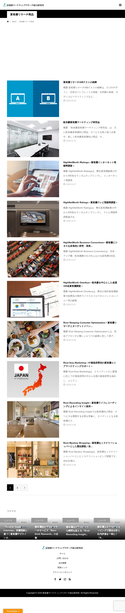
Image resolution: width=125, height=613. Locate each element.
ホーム (62, 553)
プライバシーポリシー (62, 572)
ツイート (11, 511)
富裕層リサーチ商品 (22, 14)
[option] (15, 529)
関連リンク (62, 567)
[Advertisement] (62, 51)
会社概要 (62, 563)
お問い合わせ (62, 558)
